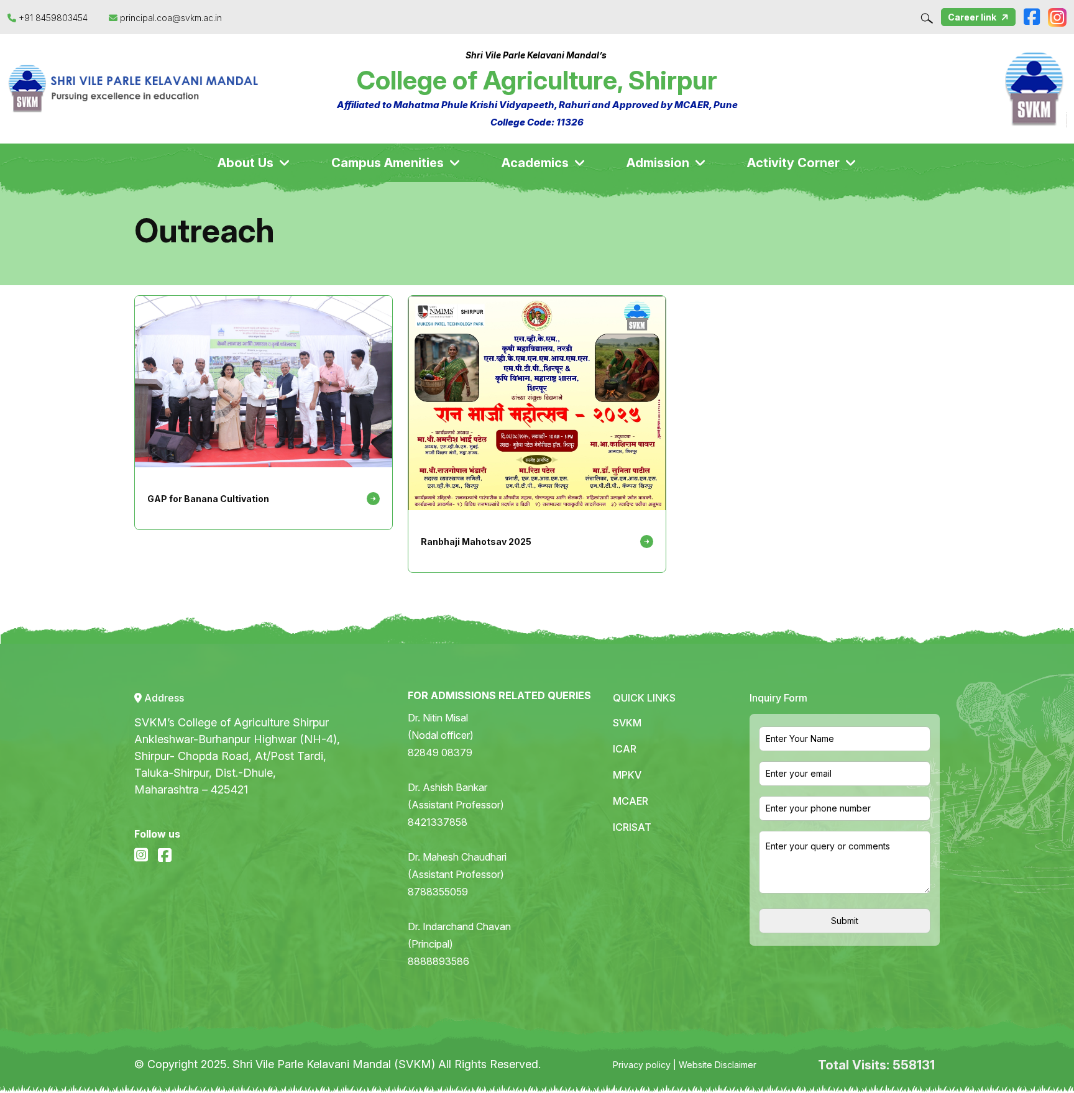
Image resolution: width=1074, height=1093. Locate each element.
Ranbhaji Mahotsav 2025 (476, 541)
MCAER (630, 801)
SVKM (627, 722)
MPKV (627, 775)
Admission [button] (659, 162)
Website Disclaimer (717, 1064)
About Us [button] (247, 162)
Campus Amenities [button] (389, 162)
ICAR (624, 749)
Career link (973, 17)
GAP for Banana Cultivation (208, 498)
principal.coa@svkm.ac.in (169, 17)
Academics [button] (537, 162)
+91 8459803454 (53, 17)
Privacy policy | (646, 1064)
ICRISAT (632, 827)
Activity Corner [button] (795, 162)
